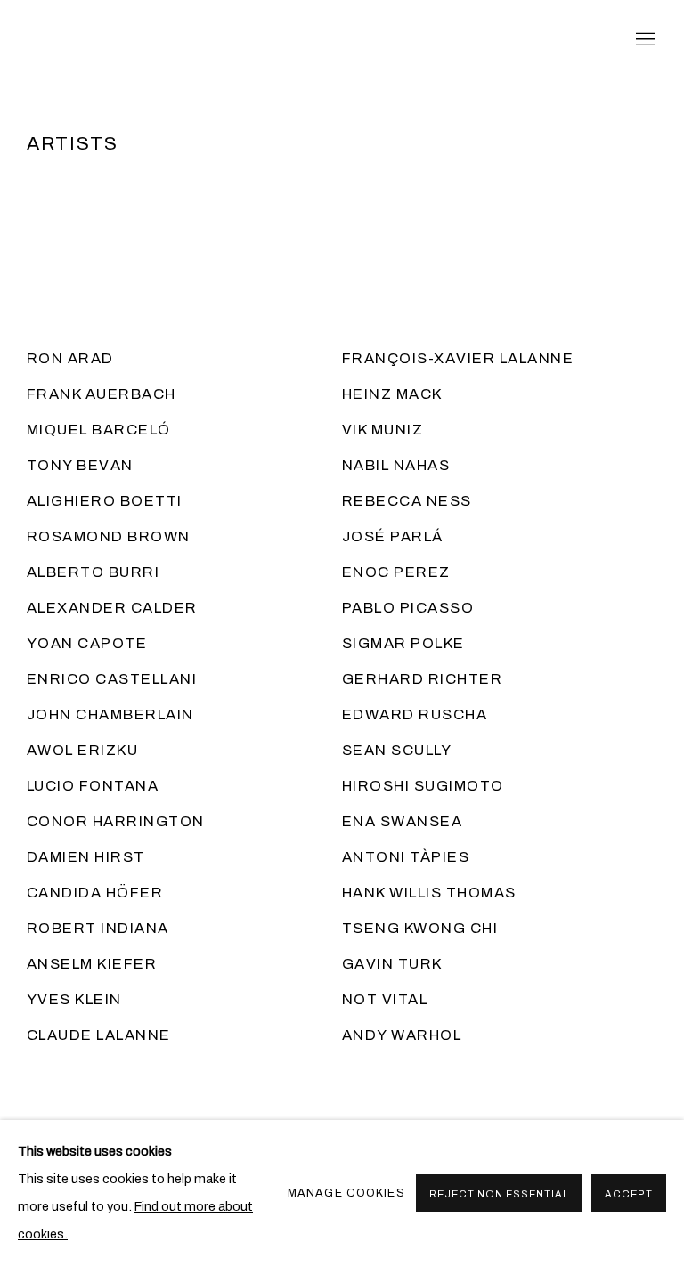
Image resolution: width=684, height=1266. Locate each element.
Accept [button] (629, 1194)
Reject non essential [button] (499, 1194)
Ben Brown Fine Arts (178, 40)
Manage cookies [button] (346, 1193)
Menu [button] (644, 40)
